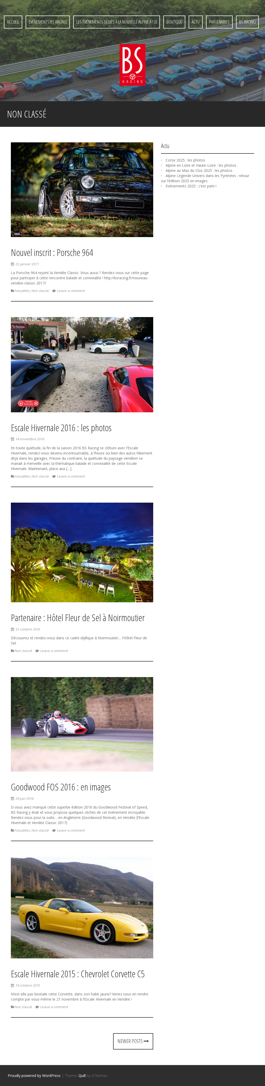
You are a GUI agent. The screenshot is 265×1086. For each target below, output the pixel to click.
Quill (82, 1075)
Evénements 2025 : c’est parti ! (191, 186)
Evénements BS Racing (48, 22)
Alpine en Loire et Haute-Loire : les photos (201, 165)
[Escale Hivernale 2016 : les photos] (82, 365)
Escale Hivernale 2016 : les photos (61, 427)
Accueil (13, 22)
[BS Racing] (132, 64)
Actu (196, 22)
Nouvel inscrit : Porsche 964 (52, 252)
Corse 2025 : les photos (185, 160)
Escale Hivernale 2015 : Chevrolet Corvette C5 (78, 973)
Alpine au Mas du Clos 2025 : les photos (199, 170)
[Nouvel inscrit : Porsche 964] (82, 190)
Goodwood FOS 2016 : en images (61, 787)
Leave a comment (70, 290)
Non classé (40, 290)
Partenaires (219, 22)
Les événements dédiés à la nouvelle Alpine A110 (116, 22)
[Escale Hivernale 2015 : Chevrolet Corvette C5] (82, 908)
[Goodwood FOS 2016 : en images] (82, 725)
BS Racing (247, 22)
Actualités (22, 290)
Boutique (174, 22)
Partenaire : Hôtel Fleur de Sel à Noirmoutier (78, 617)
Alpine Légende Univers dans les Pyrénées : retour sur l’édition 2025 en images (205, 178)
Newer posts (130, 1041)
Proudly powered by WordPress (34, 1075)
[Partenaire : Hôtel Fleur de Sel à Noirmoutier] (82, 553)
